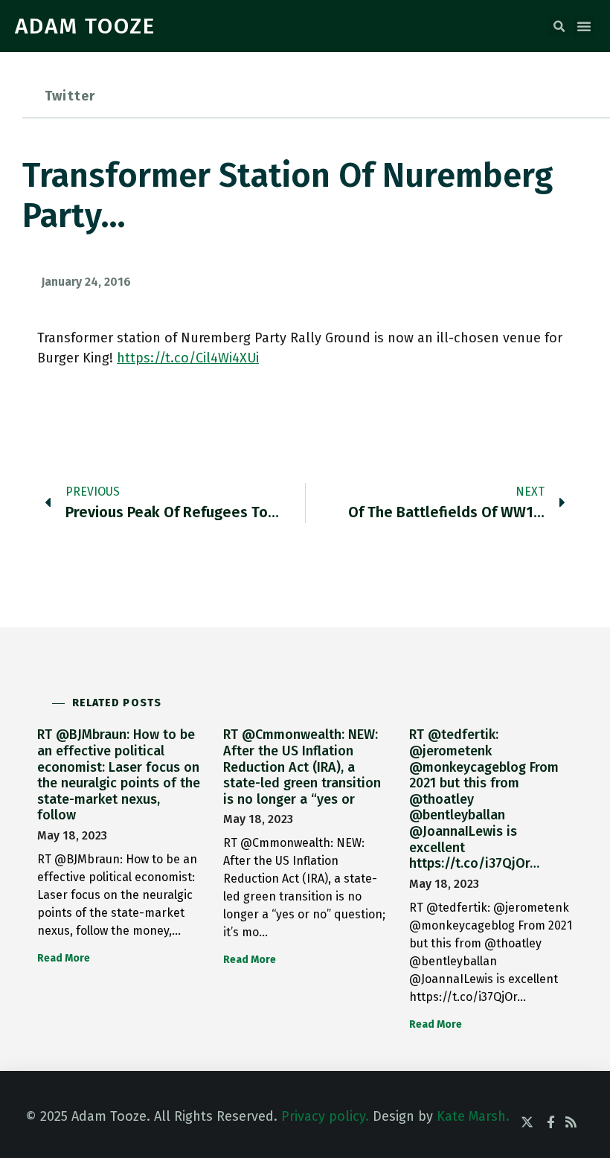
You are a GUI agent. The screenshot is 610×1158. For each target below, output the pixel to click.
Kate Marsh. (473, 1116)
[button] (558, 26)
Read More (63, 958)
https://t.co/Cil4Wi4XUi (188, 358)
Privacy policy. (325, 1116)
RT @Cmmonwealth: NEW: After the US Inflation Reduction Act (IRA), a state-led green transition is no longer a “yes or (302, 766)
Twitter (70, 96)
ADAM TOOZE (85, 26)
